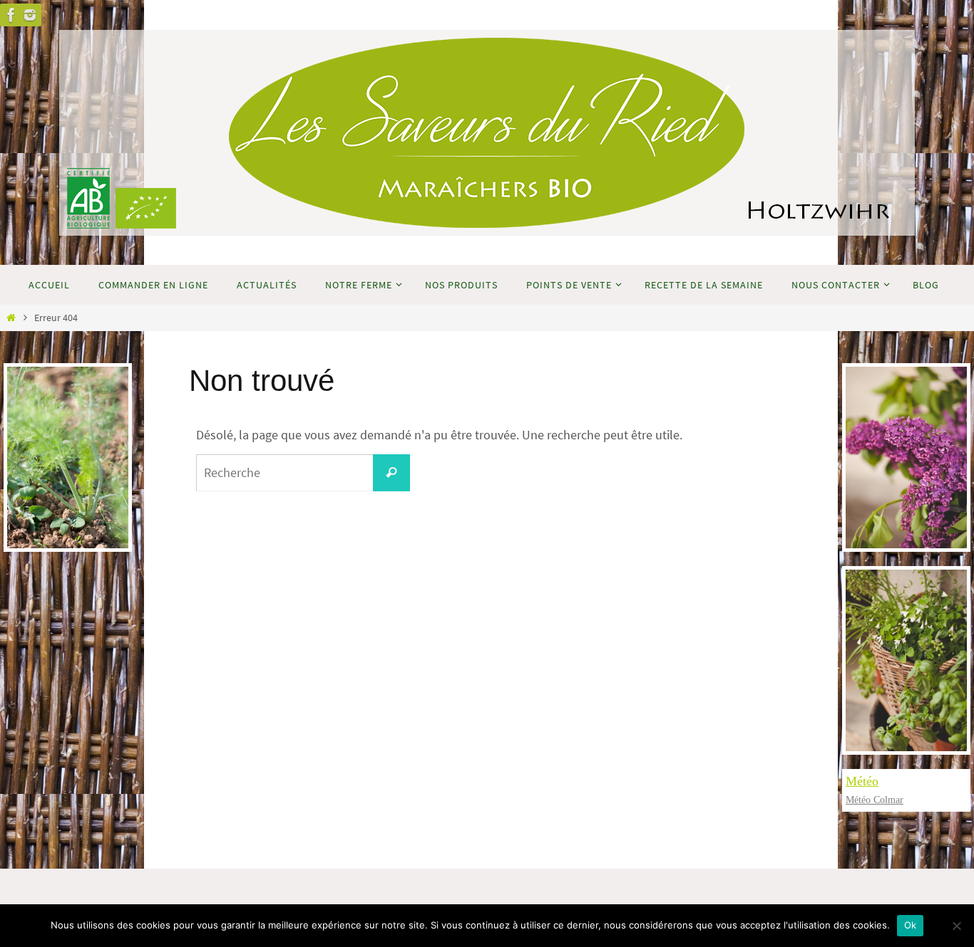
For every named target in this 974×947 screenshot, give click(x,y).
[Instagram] (30, 15)
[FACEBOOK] (11, 15)
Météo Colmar (874, 800)
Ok (910, 925)
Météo (862, 781)
